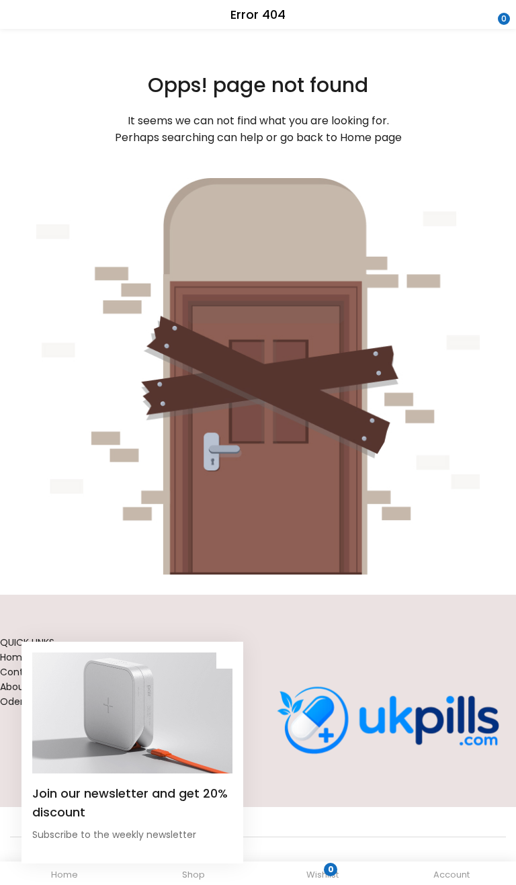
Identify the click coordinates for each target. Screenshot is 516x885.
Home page (371, 137)
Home (14, 657)
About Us (21, 686)
